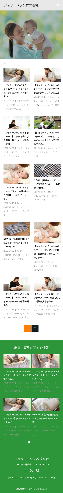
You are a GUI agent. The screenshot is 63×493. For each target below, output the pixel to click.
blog (53, 477)
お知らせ (20, 255)
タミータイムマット (16, 105)
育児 (19, 109)
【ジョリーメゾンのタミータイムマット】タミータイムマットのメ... (17, 418)
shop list (43, 477)
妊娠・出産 (18, 317)
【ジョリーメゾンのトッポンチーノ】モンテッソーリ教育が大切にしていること (46, 89)
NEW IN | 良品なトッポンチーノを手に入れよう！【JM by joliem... (47, 184)
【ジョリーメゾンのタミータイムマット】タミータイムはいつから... (46, 375)
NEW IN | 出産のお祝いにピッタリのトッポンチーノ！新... (45, 418)
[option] (32, 395)
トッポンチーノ (44, 101)
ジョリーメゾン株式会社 (21, 5)
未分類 (14, 391)
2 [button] (34, 442)
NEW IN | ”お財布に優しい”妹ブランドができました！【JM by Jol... (16, 243)
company (31, 477)
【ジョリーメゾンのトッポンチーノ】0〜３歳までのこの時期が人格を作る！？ (47, 298)
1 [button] (29, 442)
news (21, 477)
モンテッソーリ (46, 105)
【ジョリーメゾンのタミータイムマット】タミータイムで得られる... (17, 375)
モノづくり (42, 200)
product (12, 477)
